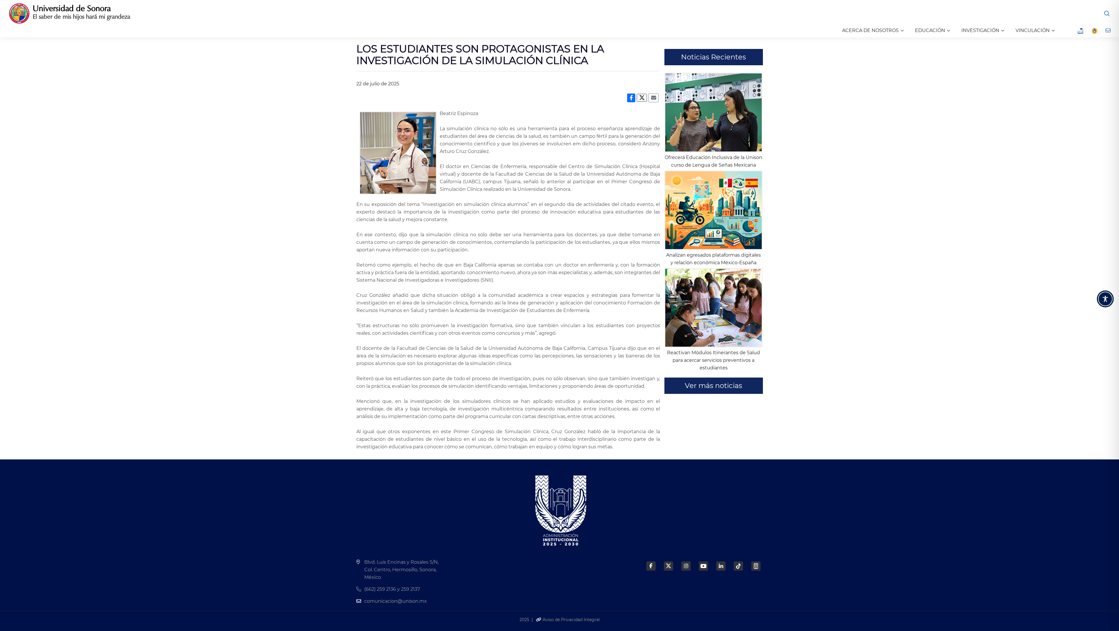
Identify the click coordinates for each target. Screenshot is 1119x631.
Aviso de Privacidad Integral (570, 619)
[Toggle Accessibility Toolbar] (1105, 299)
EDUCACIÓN (930, 30)
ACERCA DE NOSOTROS (870, 30)
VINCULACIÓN (1033, 30)
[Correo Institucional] (1108, 30)
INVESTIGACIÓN (980, 30)
